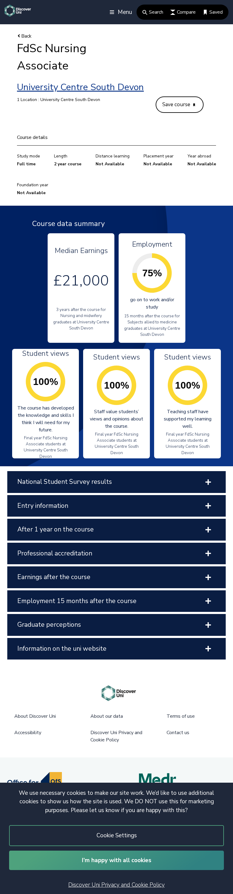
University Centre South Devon (80, 87)
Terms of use (181, 716)
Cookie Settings (116, 835)
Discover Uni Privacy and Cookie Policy (116, 885)
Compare (186, 12)
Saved (216, 12)
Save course (176, 104)
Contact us (178, 732)
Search (156, 12)
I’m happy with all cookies (116, 860)
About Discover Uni (35, 716)
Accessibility (27, 732)
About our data (106, 716)
